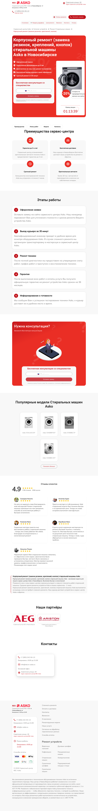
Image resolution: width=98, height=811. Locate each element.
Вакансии (59, 22)
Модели (46, 126)
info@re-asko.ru (22, 727)
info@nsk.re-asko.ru (28, 664)
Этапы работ (34, 126)
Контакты (66, 22)
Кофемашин (46, 752)
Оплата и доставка (49, 709)
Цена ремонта (50, 22)
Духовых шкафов (64, 746)
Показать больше (49, 466)
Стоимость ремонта (49, 705)
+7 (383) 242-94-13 (22, 11)
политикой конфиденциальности (63, 383)
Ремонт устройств (38, 23)
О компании (25, 22)
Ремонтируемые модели (51, 722)
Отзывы (74, 22)
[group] (24, 619)
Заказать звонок (78, 17)
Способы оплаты (48, 735)
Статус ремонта (61, 17)
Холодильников (63, 758)
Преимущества (19, 126)
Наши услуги (47, 726)
